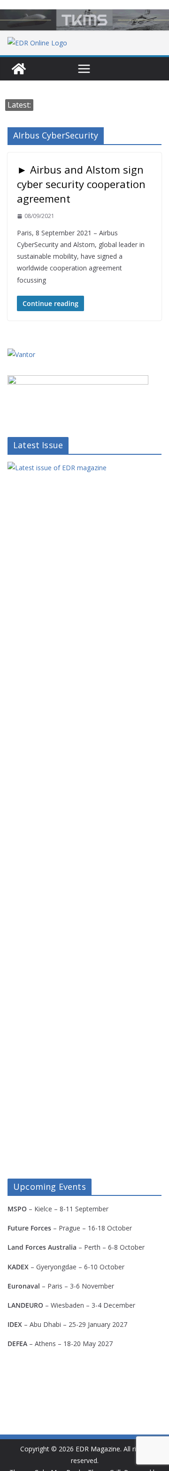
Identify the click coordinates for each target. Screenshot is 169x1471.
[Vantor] (21, 354)
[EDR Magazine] (18, 68)
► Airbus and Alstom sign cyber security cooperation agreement (81, 183)
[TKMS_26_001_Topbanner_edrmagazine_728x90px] (84, 19)
